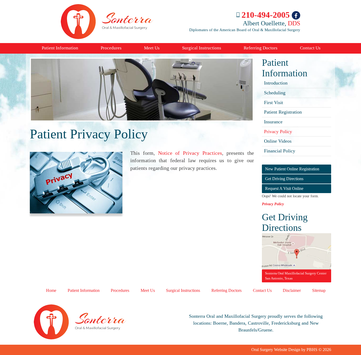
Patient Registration (283, 112)
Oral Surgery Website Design (275, 349)
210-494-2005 (264, 15)
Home (51, 290)
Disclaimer (292, 290)
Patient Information (60, 47)
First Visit (273, 102)
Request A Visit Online (284, 188)
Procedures (111, 47)
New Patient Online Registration (292, 169)
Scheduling (274, 92)
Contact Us (310, 47)
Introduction (276, 83)
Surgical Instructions (201, 47)
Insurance (273, 121)
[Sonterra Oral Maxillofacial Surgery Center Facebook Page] (296, 15)
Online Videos (277, 141)
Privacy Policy (278, 131)
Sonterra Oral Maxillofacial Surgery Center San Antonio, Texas (295, 275)
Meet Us (152, 47)
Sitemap (319, 290)
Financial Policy (279, 150)
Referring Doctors (260, 47)
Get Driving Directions (284, 178)
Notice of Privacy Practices (190, 153)
